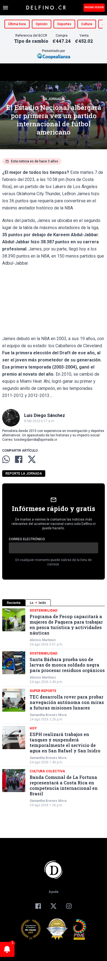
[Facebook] (38, 906)
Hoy (33, 728)
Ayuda (53, 892)
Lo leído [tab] (38, 603)
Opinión (41, 24)
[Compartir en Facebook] (18, 459)
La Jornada (53, 99)
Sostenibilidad (43, 610)
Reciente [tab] (14, 603)
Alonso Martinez (43, 640)
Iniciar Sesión (94, 7)
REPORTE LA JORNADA (23, 473)
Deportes (64, 24)
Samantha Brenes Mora (48, 715)
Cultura (86, 24)
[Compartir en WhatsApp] (6, 459)
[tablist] (53, 602)
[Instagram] (69, 906)
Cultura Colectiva (47, 771)
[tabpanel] (53, 707)
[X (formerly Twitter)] (53, 906)
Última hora (17, 24)
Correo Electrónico (27, 539)
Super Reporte (43, 691)
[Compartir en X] (31, 459)
